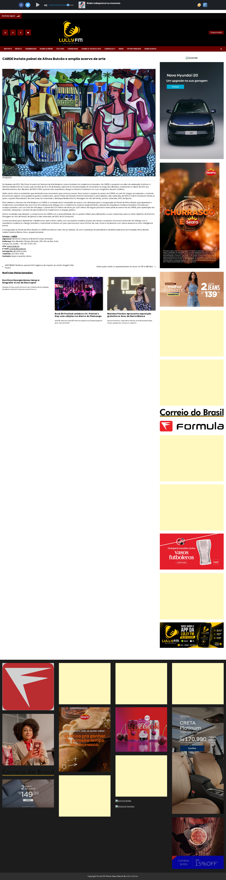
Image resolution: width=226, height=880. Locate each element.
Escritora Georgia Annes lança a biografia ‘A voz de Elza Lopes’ (20, 281)
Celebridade (30, 49)
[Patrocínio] (192, 569)
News (121, 49)
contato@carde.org (17, 249)
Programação (216, 32)
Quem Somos (150, 49)
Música (18, 49)
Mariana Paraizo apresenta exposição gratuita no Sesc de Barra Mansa (129, 315)
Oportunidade (134, 49)
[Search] (221, 48)
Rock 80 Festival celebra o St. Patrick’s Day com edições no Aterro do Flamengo (78, 315)
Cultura (60, 49)
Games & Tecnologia (91, 49)
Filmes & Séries (46, 49)
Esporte (8, 49)
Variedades (73, 49)
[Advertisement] (192, 333)
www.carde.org (13, 246)
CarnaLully (109, 49)
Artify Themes (132, 876)
